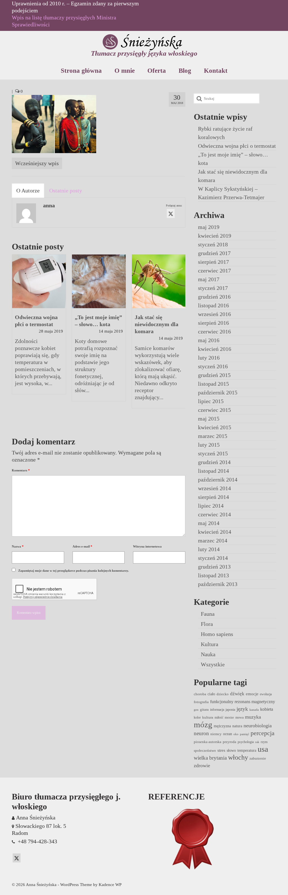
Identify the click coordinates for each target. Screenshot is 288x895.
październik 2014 (217, 479)
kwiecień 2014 (214, 532)
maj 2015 (208, 418)
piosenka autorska (207, 742)
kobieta (266, 709)
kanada (254, 709)
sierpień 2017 (213, 262)
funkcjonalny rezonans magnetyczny (242, 701)
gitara (204, 709)
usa (263, 749)
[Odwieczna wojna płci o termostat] (39, 281)
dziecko (223, 694)
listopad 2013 (213, 575)
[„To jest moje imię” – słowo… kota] (99, 281)
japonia (230, 710)
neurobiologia (258, 725)
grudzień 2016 (214, 297)
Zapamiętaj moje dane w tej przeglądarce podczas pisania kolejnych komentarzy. (73, 570)
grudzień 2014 (214, 462)
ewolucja (266, 694)
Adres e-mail (82, 546)
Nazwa (18, 546)
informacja (217, 710)
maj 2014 (208, 523)
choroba (200, 694)
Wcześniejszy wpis (37, 163)
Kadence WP (110, 884)
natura (237, 726)
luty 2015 (209, 445)
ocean (227, 734)
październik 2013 (217, 584)
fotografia (201, 702)
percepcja (262, 733)
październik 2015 (217, 392)
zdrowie (202, 765)
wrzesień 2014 (214, 488)
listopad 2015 (213, 384)
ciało (211, 694)
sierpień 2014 (213, 497)
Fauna (208, 614)
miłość (219, 717)
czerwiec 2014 (214, 514)
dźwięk (237, 693)
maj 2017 (208, 279)
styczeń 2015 (213, 453)
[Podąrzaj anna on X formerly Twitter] (171, 213)
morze (229, 717)
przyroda (229, 742)
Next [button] (180, 341)
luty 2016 (209, 358)
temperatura (246, 750)
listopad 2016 (213, 305)
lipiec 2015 (211, 401)
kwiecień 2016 (214, 349)
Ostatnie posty (65, 190)
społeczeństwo (205, 750)
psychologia (246, 742)
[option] (39, 327)
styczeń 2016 (213, 366)
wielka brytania (210, 758)
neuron (201, 733)
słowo (231, 750)
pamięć (244, 734)
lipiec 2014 (211, 506)
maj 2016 (208, 340)
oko (235, 734)
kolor (197, 717)
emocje (252, 694)
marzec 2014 (212, 540)
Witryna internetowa (147, 546)
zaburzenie (257, 758)
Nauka (208, 654)
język (242, 709)
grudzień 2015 (214, 375)
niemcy (216, 734)
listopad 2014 (213, 471)
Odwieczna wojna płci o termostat (237, 146)
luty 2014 (209, 549)
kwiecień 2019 (214, 236)
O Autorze (28, 190)
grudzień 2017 (214, 253)
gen (196, 709)
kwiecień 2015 (214, 427)
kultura (207, 717)
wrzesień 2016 (214, 314)
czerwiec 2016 (214, 331)
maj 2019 (208, 227)
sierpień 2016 (213, 323)
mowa (239, 717)
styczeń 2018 (213, 244)
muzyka (253, 717)
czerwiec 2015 (214, 410)
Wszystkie (213, 664)
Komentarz (21, 470)
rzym (264, 742)
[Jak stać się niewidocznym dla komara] (159, 281)
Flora (207, 624)
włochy (238, 757)
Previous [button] (17, 341)
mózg (203, 724)
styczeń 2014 (213, 558)
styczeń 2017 (213, 288)
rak (257, 742)
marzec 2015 (212, 436)
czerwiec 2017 (214, 270)
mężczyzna (222, 726)
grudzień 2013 (214, 567)
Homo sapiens (217, 634)
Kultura (209, 644)
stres (221, 750)
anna (49, 205)
